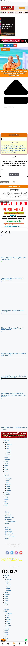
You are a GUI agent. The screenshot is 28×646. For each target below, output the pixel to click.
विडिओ (6, 464)
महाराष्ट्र (8, 447)
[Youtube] (11, 566)
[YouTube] (23, 3)
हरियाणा (8, 448)
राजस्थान (8, 450)
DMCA (7, 518)
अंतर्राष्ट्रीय (7, 454)
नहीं (2, 164)
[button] (1, 40)
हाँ (2, 161)
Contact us (8, 510)
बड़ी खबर (7, 435)
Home (7, 507)
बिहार (7, 443)
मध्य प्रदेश (8, 445)
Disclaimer (8, 514)
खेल (5, 462)
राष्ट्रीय (6, 452)
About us (8, 508)
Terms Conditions (10, 516)
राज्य (6, 437)
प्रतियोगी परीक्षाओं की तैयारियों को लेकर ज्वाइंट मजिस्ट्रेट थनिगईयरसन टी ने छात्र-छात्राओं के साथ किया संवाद (13, 389)
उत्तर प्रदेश (9, 439)
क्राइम (6, 456)
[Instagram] (16, 566)
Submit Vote (14, 169)
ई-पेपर (6, 466)
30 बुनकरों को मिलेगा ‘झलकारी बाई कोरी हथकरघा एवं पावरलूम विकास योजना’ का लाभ (13, 371)
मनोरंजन (6, 460)
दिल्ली (7, 441)
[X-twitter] (7, 566)
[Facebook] (3, 566)
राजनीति (6, 458)
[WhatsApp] (20, 3)
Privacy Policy (9, 512)
